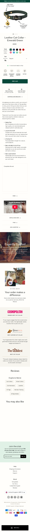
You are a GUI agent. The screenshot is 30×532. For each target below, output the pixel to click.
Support (15, 473)
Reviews (15, 488)
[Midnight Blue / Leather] (6, 184)
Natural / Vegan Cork (20, 52)
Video (14, 196)
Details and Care (14, 218)
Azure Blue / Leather (14, 52)
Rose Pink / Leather (10, 52)
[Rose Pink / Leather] (5, 187)
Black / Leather (17, 49)
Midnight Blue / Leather (14, 49)
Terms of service (21, 502)
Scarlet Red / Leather (23, 49)
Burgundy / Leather (20, 49)
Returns (15, 471)
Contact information (15, 504)
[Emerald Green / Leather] (5, 184)
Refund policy (7, 502)
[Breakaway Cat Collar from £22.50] (9, 176)
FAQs (14, 222)
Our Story (15, 484)
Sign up (23, 456)
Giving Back (15, 482)
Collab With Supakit (15, 486)
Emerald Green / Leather (10, 49)
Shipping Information (15, 469)
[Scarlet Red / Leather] (12, 184)
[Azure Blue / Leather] (6, 187)
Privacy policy (14, 502)
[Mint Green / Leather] (8, 187)
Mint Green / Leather (17, 52)
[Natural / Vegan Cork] (10, 187)
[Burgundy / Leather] (10, 184)
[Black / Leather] (8, 184)
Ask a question (14, 227)
